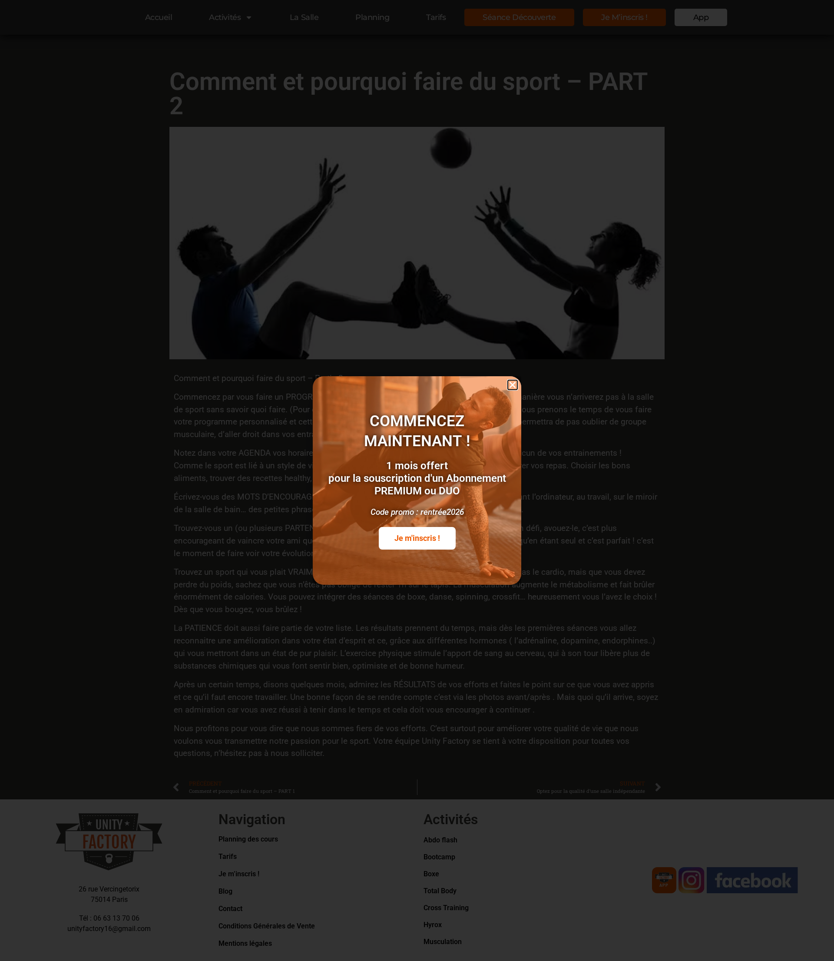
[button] (512, 385)
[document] (417, 480)
